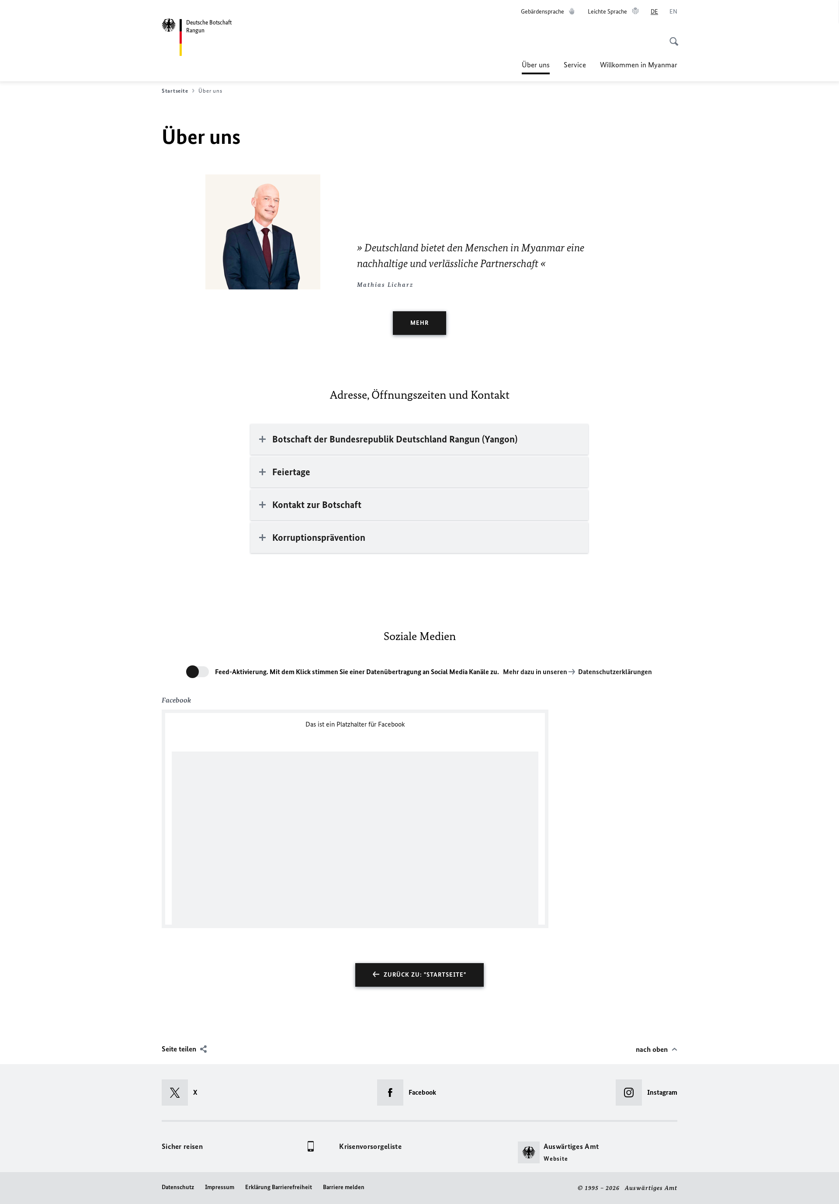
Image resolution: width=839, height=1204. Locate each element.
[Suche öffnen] (671, 37)
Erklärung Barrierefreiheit (278, 1187)
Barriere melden (343, 1187)
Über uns (536, 67)
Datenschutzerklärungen (615, 672)
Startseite (175, 90)
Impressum (219, 1187)
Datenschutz (178, 1187)
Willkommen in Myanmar (638, 64)
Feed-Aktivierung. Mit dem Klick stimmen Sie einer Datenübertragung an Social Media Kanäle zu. (357, 672)
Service (575, 64)
